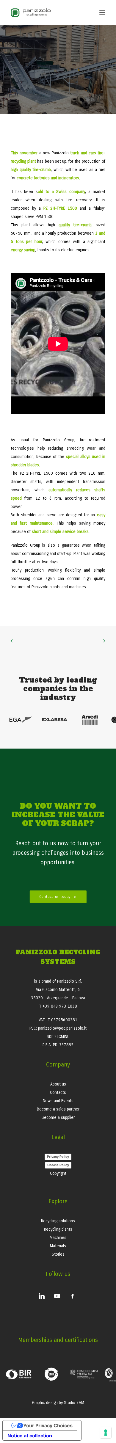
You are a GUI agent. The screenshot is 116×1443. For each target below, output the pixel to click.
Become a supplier (58, 1117)
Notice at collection (29, 1436)
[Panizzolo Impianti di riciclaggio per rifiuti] (31, 12)
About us (58, 1084)
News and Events (58, 1100)
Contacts (58, 1092)
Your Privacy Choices (48, 1425)
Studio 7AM (74, 1402)
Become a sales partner (58, 1109)
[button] (102, 12)
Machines (58, 1237)
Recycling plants (58, 1229)
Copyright (58, 1173)
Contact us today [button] (55, 897)
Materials (58, 1245)
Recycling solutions (58, 1221)
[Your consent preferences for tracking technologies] (105, 1432)
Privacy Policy (58, 1157)
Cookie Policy (58, 1165)
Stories (58, 1254)
